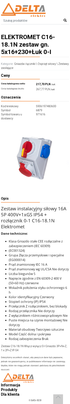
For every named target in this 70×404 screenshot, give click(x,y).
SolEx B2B (36, 400)
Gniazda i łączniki (24, 63)
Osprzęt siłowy (47, 63)
